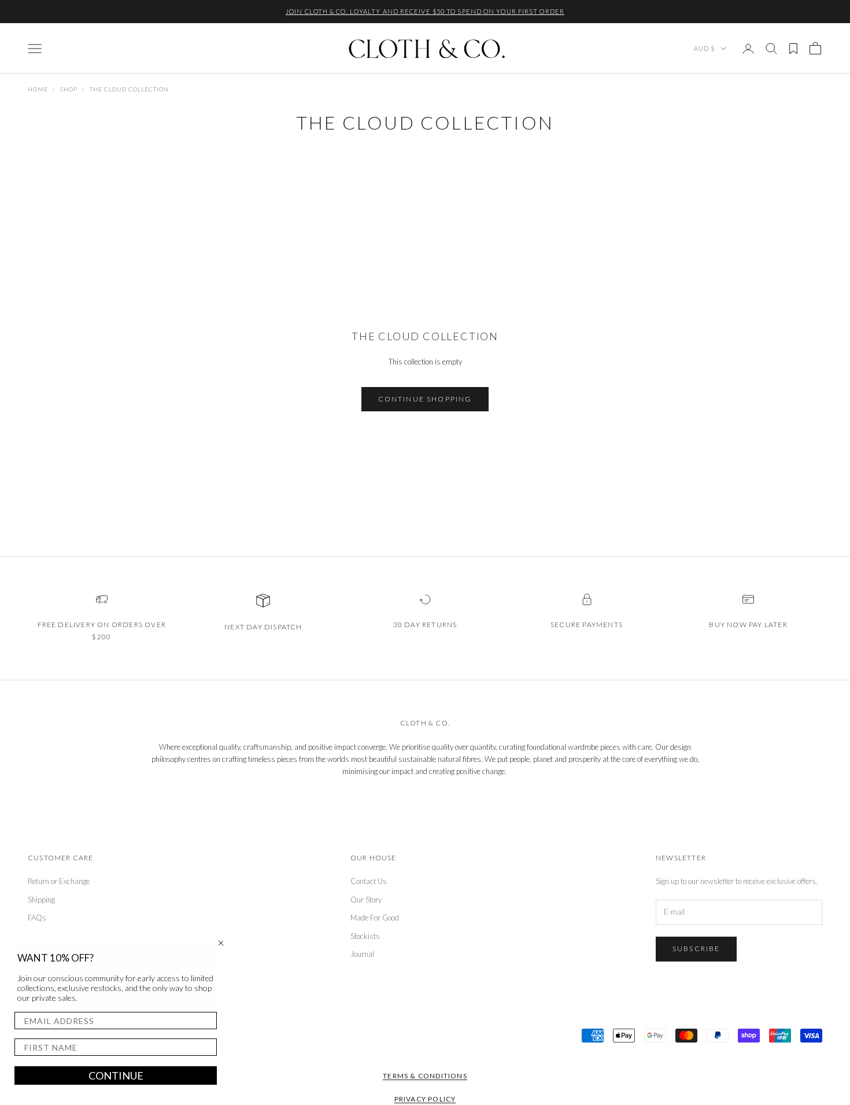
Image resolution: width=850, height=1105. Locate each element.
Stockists (365, 936)
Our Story (366, 899)
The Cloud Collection (129, 89)
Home (38, 89)
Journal (362, 954)
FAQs (37, 917)
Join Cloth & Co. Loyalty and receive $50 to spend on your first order (425, 11)
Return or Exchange (59, 881)
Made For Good (374, 917)
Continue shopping (425, 399)
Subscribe (696, 948)
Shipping (41, 899)
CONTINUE (115, 1075)
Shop (68, 89)
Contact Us (368, 881)
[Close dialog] (221, 943)
